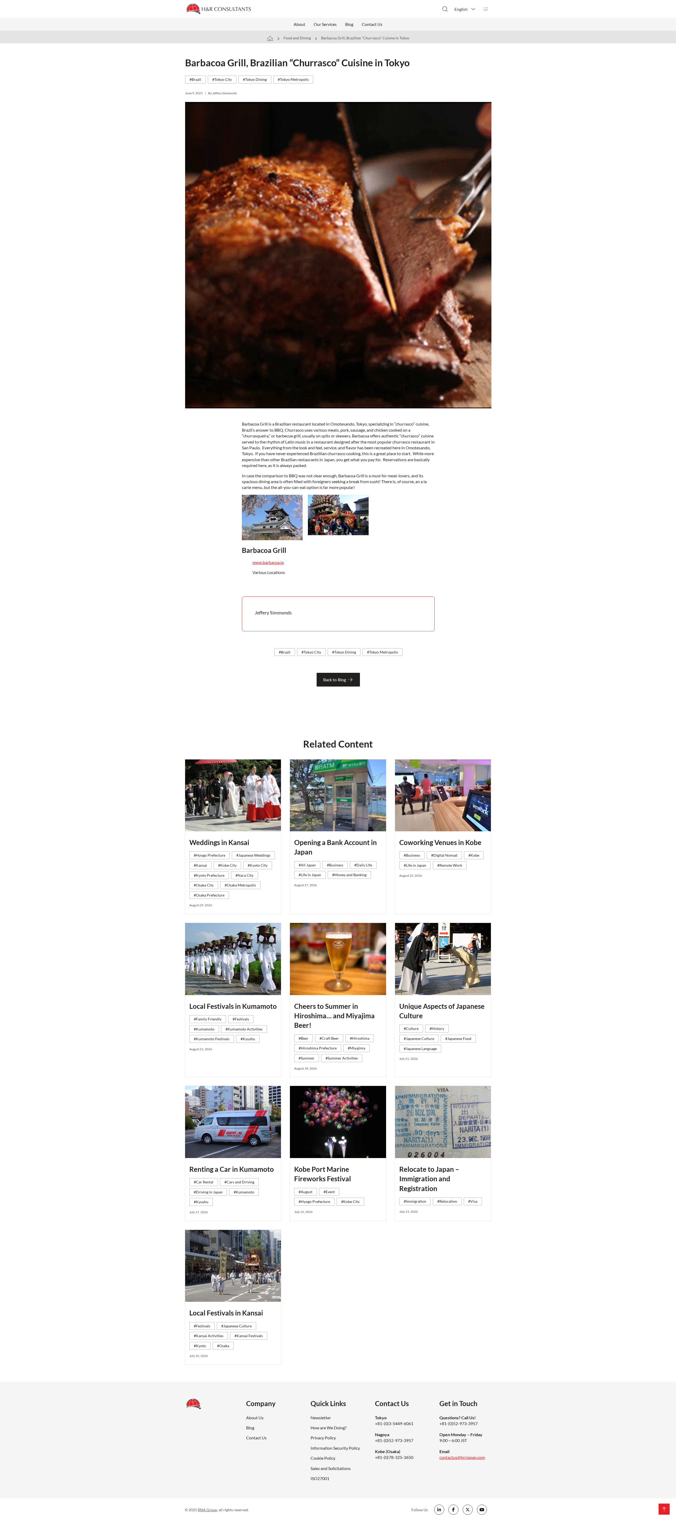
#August (305, 1191)
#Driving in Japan (208, 1192)
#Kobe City (227, 865)
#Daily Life (363, 865)
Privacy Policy (323, 1437)
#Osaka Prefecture (209, 895)
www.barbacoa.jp (268, 562)
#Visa (472, 1201)
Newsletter (321, 1417)
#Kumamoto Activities (244, 1029)
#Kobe (473, 855)
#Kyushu (248, 1039)
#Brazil (195, 79)
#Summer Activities (342, 1058)
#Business (335, 865)
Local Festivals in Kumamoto (233, 1006)
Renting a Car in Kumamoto (231, 1169)
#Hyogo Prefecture (209, 855)
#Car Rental (203, 1182)
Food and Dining (297, 38)
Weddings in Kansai (219, 842)
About (299, 24)
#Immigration (415, 1201)
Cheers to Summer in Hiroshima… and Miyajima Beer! (334, 1016)
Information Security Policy (335, 1447)
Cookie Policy (323, 1458)
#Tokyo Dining (255, 79)
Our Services (325, 24)
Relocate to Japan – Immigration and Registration (429, 1179)
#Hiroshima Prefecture (318, 1048)
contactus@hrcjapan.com (462, 1457)
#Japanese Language (420, 1048)
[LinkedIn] (439, 1509)
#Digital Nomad (444, 855)
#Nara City (244, 875)
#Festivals (241, 1019)
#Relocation (447, 1201)
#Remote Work (449, 865)
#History (437, 1028)
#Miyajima (356, 1048)
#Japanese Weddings (253, 855)
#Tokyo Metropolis (293, 79)
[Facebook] (453, 1509)
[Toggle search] (445, 9)
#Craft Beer (329, 1038)
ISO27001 (320, 1478)
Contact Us (372, 24)
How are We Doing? (328, 1427)
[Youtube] (482, 1509)
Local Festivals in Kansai (226, 1313)
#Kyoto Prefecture (209, 875)
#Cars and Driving (239, 1182)
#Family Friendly (208, 1019)
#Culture (411, 1028)
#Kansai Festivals (248, 1335)
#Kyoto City (257, 865)
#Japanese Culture (419, 1038)
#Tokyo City (222, 79)
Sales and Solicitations (331, 1468)
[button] (465, 9)
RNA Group (207, 1510)
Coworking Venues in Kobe (440, 842)
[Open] (485, 9)
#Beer (303, 1038)
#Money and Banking (349, 875)
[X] (467, 1509)
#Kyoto (200, 1345)
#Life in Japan (310, 875)
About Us (255, 1417)
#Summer (306, 1058)
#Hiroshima (359, 1038)
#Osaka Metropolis (240, 885)
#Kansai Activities (208, 1335)
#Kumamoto (204, 1029)
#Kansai (200, 865)
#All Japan (307, 865)
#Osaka (223, 1345)
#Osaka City (204, 885)
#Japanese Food (458, 1038)
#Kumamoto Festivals (211, 1039)
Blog (349, 24)
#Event (329, 1191)
